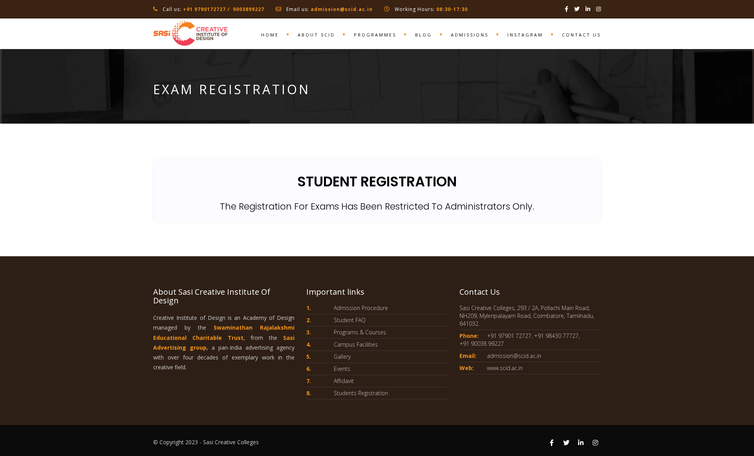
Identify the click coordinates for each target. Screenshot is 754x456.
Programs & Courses (360, 332)
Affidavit (344, 381)
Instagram (525, 35)
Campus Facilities (356, 344)
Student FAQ (350, 320)
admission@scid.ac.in (342, 9)
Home (270, 35)
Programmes (375, 35)
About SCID (316, 35)
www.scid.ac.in (505, 368)
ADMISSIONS (470, 35)
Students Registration (361, 393)
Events (342, 368)
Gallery (342, 356)
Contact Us (581, 35)
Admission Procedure (361, 308)
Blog (423, 35)
